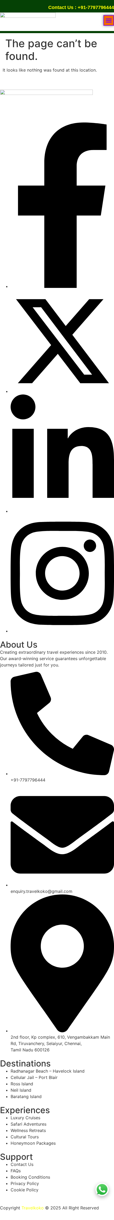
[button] (108, 20)
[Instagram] (62, 631)
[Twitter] (62, 391)
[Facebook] (62, 286)
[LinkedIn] (62, 511)
